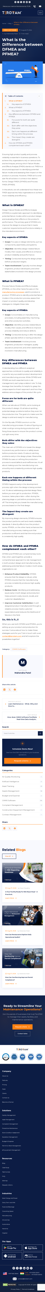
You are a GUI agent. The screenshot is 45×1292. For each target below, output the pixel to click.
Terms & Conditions (28, 1289)
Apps (3, 1089)
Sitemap (5, 1180)
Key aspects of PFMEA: (21, 111)
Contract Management (22, 815)
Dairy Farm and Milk (8, 1202)
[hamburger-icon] (40, 13)
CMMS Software (10, 30)
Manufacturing (7, 1215)
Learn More (9, 898)
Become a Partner (8, 1102)
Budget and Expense (22, 796)
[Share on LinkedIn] (4, 689)
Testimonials (6, 1172)
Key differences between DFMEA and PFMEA (24, 115)
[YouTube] (27, 2)
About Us (5, 1076)
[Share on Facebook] (15, 689)
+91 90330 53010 (36, 1274)
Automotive (6, 1224)
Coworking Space (7, 1211)
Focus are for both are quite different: (23, 121)
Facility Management (9, 1115)
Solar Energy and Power (9, 1198)
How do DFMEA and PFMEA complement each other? (20, 144)
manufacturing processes (13, 292)
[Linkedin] (24, 2)
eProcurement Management (11, 1150)
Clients (4, 1093)
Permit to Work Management (11, 1145)
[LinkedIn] (4, 828)
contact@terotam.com (12, 636)
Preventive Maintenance (9, 1128)
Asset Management (8, 1119)
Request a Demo (21, 761)
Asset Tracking (22, 786)
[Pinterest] (30, 2)
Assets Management (22, 791)
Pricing (4, 1084)
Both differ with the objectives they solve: (24, 127)
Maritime (5, 1228)
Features (5, 1080)
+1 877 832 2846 (13, 1273)
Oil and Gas (6, 1220)
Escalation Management (10, 1137)
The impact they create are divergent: (23, 138)
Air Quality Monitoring (22, 777)
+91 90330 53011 (34, 1272)
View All (8, 856)
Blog (9, 23)
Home (4, 23)
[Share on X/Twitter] (9, 689)
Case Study (5, 1167)
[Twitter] (21, 2)
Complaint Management (22, 805)
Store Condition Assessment (11, 1132)
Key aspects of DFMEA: (21, 104)
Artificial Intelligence (22, 782)
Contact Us (5, 1098)
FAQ (3, 1176)
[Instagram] (15, 2)
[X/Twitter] (9, 828)
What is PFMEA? (15, 107)
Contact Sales (22, 1033)
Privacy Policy (15, 1289)
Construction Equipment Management (22, 810)
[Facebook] (18, 2)
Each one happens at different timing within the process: (24, 132)
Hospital (4, 1233)
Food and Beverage (8, 1207)
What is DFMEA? (15, 101)
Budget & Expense (8, 1141)
